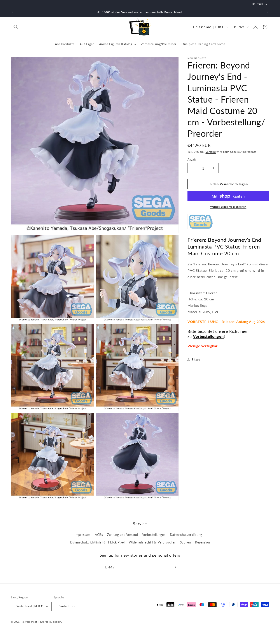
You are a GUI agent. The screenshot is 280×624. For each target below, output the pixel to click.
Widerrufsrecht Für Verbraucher (152, 542)
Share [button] (196, 359)
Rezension (202, 542)
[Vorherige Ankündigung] (12, 12)
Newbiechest (29, 621)
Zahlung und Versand (122, 534)
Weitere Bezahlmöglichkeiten (228, 206)
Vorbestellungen (154, 534)
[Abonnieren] (174, 567)
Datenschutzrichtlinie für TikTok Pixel (97, 542)
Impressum (83, 534)
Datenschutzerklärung (186, 534)
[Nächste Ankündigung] (267, 12)
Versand (211, 151)
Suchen (185, 542)
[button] (16, 27)
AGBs (99, 534)
